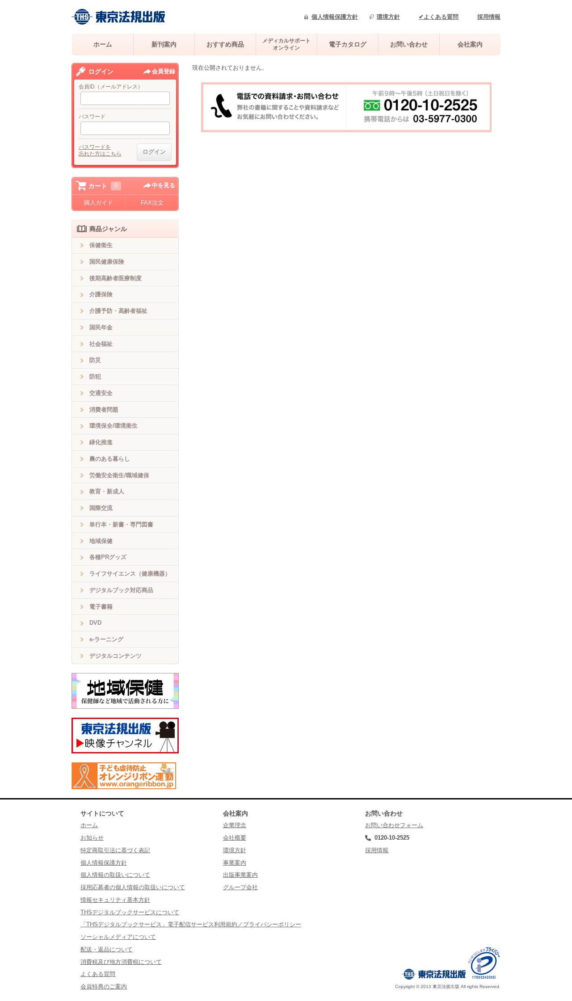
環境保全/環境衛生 (113, 425)
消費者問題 (103, 409)
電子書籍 (101, 606)
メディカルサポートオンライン (286, 44)
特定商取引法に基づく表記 (115, 850)
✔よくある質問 (438, 16)
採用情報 (488, 16)
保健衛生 (101, 245)
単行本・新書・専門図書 (121, 524)
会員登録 (163, 71)
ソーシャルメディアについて (118, 937)
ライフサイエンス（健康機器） (130, 573)
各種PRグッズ (107, 557)
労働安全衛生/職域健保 (119, 475)
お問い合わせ (409, 44)
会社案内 (470, 44)
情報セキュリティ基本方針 (115, 899)
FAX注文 (152, 202)
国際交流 (101, 508)
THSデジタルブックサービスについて (129, 912)
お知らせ (92, 837)
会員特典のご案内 (103, 986)
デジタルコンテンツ (115, 655)
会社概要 (234, 837)
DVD (95, 622)
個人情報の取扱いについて (115, 874)
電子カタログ (347, 44)
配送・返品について (106, 949)
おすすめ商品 (225, 44)
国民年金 (101, 327)
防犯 (95, 376)
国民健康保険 (106, 261)
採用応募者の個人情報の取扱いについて (132, 887)
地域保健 (101, 541)
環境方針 (388, 16)
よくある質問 (97, 974)
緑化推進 (101, 442)
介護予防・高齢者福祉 (118, 310)
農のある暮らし (109, 458)
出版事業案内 (240, 874)
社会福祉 (101, 344)
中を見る (163, 185)
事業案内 (234, 862)
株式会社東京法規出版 (118, 17)
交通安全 (101, 393)
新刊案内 (164, 44)
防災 (95, 360)
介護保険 (101, 294)
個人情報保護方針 (334, 16)
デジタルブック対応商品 (121, 590)
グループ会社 (240, 887)
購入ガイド (98, 202)
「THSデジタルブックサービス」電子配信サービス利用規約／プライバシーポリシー (190, 924)
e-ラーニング (106, 639)
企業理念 (234, 825)
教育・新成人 (106, 491)
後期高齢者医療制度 (115, 278)
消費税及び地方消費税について (121, 962)
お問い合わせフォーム (394, 825)
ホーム (102, 44)
